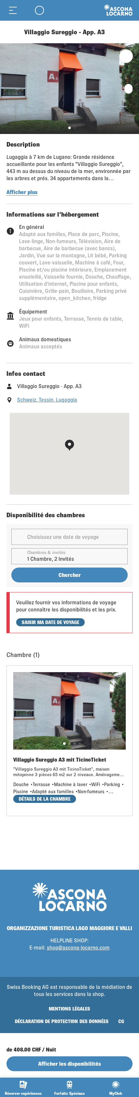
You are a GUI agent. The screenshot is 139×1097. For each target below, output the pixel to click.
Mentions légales (69, 1008)
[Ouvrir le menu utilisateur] (39, 10)
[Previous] (12, 32)
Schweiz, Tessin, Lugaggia (47, 399)
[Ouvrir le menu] (12, 10)
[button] (69, 128)
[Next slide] (132, 88)
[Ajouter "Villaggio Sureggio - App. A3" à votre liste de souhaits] (126, 56)
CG (121, 1021)
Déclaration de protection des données (61, 1021)
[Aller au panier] (25, 10)
